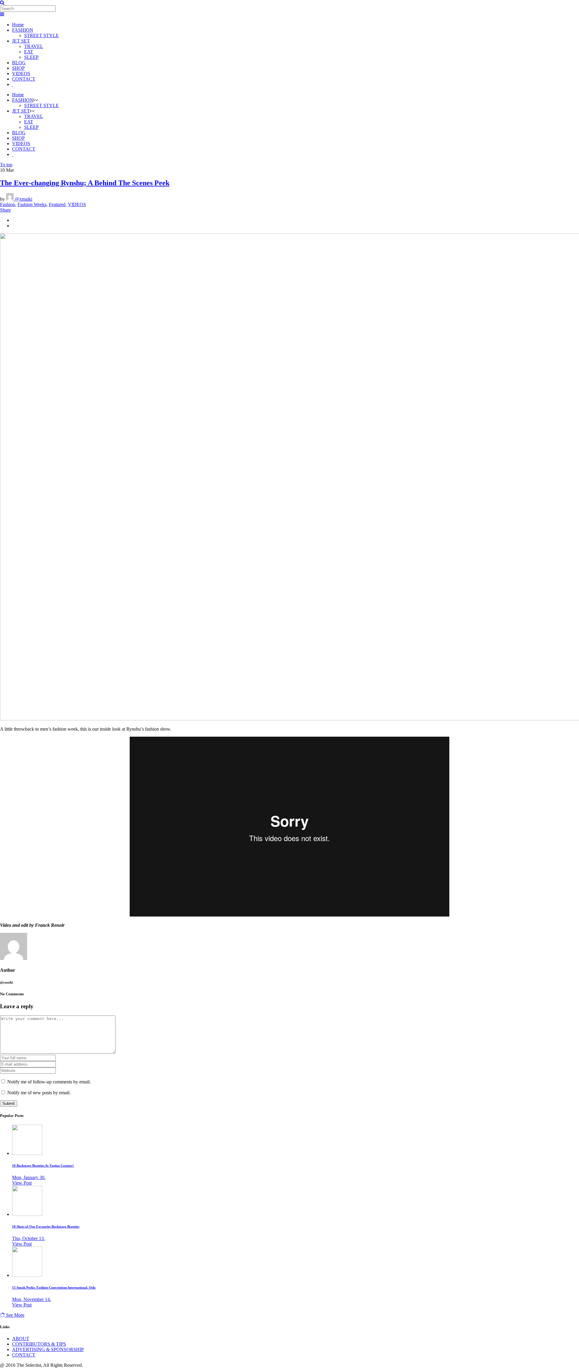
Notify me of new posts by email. (39, 1092)
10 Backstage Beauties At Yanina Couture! (43, 1165)
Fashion (7, 204)
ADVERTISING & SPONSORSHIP (48, 1349)
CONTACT (23, 1354)
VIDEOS (77, 204)
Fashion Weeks (31, 204)
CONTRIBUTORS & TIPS (39, 1344)
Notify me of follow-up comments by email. (49, 1081)
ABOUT (20, 1338)
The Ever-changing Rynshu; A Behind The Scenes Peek (84, 183)
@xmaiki (23, 199)
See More (14, 1315)
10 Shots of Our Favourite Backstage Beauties (45, 1226)
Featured (57, 204)
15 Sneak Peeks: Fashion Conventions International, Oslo (54, 1287)
